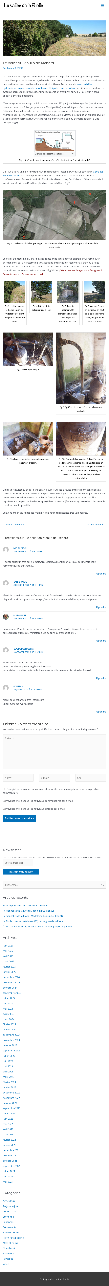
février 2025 (9, 966)
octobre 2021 (10, 1160)
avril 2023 (8, 1071)
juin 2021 (8, 1176)
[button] (54, 146)
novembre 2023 (11, 1040)
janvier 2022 (9, 1145)
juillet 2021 (9, 1171)
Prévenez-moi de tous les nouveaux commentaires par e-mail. (39, 800)
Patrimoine (9, 1253)
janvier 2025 (9, 971)
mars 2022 (8, 1134)
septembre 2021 (11, 1166)
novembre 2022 (11, 1097)
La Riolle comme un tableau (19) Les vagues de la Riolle (33, 921)
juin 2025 (8, 945)
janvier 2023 (9, 1087)
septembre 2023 (11, 1050)
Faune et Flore (11, 1232)
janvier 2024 (9, 1029)
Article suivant (96, 524)
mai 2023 (8, 1066)
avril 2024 (8, 1014)
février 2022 (9, 1139)
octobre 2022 (10, 1103)
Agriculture (9, 1201)
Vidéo (6, 1264)
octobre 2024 (10, 987)
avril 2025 (8, 956)
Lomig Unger (19, 615)
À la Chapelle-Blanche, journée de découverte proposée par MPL (38, 926)
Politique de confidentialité (54, 1279)
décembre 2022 (11, 1092)
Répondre (101, 573)
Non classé (9, 1248)
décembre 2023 (11, 1034)
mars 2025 (8, 961)
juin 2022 (8, 1118)
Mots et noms (10, 1243)
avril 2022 (8, 1129)
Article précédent (14, 524)
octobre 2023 (10, 1045)
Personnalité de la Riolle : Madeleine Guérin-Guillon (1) (33, 916)
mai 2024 (8, 1008)
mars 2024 (8, 1019)
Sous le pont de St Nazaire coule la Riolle (25, 905)
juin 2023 (8, 1061)
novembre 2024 (11, 982)
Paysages (8, 1258)
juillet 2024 (9, 998)
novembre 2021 (11, 1155)
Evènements (9, 1227)
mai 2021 (8, 1181)
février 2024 (9, 1024)
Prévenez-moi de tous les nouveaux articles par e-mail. (35, 808)
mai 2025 (8, 950)
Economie (8, 1216)
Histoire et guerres (13, 1237)
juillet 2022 (9, 1113)
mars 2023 (8, 1076)
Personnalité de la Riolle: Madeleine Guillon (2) (28, 910)
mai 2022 (8, 1124)
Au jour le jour (11, 1206)
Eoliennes (8, 1222)
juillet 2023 (9, 1055)
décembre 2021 (11, 1150)
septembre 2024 (11, 992)
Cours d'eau (9, 1211)
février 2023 (9, 1082)
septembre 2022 (11, 1108)
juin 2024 (8, 1003)
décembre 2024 (11, 977)
